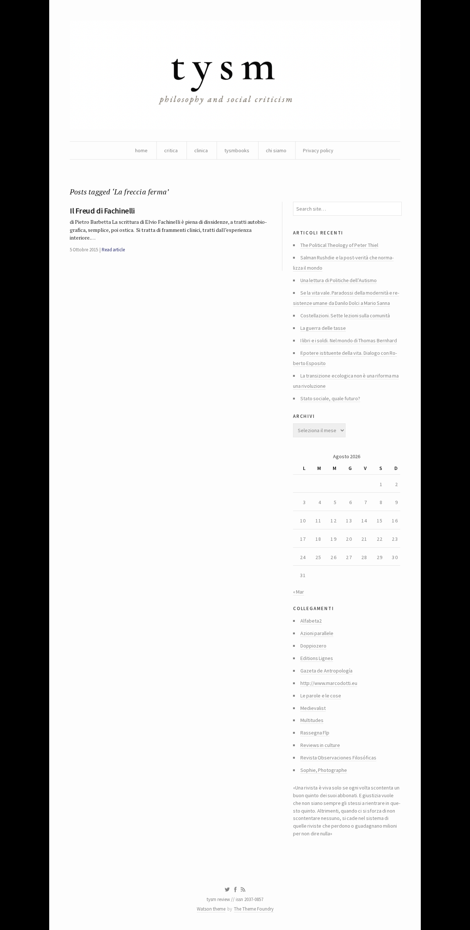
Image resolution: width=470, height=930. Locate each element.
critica (171, 150)
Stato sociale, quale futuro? (330, 398)
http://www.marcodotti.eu (328, 683)
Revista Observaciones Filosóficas (338, 757)
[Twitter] (227, 890)
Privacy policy (318, 150)
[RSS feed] (243, 890)
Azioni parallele (316, 633)
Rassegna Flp (314, 732)
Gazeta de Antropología (326, 670)
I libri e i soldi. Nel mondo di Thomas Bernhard (348, 340)
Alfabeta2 (311, 620)
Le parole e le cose (320, 695)
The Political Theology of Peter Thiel (339, 245)
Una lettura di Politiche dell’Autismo (338, 280)
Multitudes (311, 720)
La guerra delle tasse (323, 328)
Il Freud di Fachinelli (102, 210)
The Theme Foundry (254, 909)
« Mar (298, 591)
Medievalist (313, 708)
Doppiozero (313, 645)
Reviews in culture (320, 745)
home (141, 150)
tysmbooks (236, 150)
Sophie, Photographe (323, 770)
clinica (201, 150)
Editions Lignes (316, 658)
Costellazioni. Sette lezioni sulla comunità (345, 315)
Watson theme (211, 909)
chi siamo (276, 150)
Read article (113, 250)
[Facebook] (235, 890)
